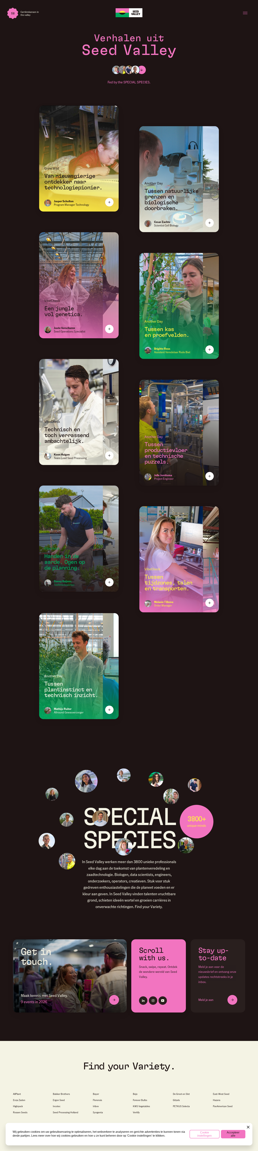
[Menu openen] (245, 12)
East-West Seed (221, 1093)
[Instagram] (153, 1000)
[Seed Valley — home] (128, 12)
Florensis (97, 1099)
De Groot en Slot (181, 1093)
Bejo (135, 1093)
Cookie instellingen (204, 1134)
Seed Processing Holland (65, 1112)
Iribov (96, 1106)
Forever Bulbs (140, 1099)
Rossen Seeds (20, 1112)
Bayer (96, 1093)
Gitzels (176, 1099)
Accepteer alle (233, 1134)
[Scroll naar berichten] (141, 70)
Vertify (136, 1112)
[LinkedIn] (143, 1000)
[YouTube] (162, 1000)
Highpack (18, 1106)
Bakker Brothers (61, 1093)
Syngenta (98, 1112)
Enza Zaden (19, 1099)
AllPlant (17, 1093)
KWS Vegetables (141, 1106)
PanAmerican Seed (223, 1106)
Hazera (216, 1099)
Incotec (56, 1106)
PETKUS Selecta (181, 1106)
